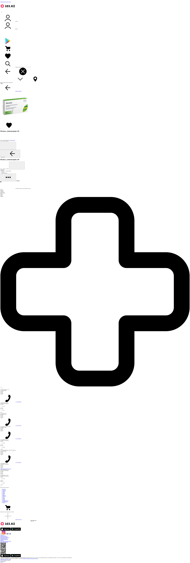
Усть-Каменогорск (5, 500)
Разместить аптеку (18, 519)
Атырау (3, 498)
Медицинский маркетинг (4, 537)
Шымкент (4, 495)
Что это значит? (3, 561)
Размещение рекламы (4, 536)
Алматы (3, 502)
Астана (3, 499)
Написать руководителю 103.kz (5, 541)
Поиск (3, 11)
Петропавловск (5, 501)
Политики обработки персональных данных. (30, 558)
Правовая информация (4, 539)
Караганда (4, 490)
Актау (3, 497)
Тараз (3, 494)
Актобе (3, 492)
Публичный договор (3, 538)
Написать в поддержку (4, 542)
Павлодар (4, 489)
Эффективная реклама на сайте (5, 1)
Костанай (4, 496)
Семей (3, 491)
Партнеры (2, 540)
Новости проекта (3, 535)
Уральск (3, 493)
